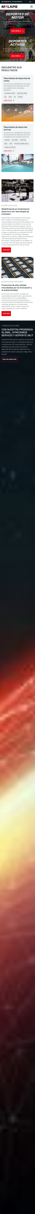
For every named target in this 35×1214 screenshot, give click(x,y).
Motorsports (6, 1)
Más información (9, 359)
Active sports (17, 1)
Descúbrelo (16, 31)
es (30, 2)
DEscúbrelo (16, 56)
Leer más (6, 250)
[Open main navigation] (31, 7)
